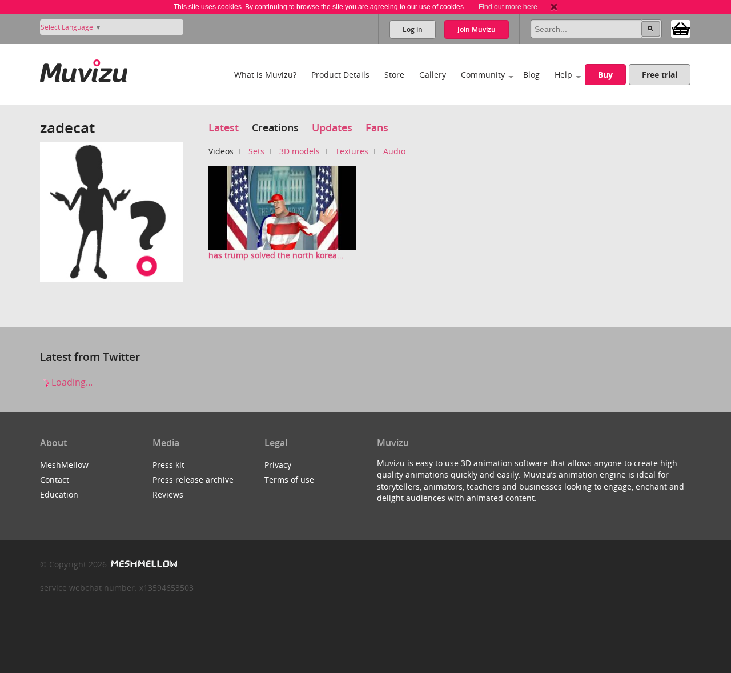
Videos (221, 151)
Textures (351, 151)
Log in (413, 29)
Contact (54, 479)
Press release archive (193, 479)
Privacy (277, 464)
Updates (332, 127)
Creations (275, 127)
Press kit (168, 464)
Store (394, 74)
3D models (299, 151)
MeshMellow (64, 464)
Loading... (71, 382)
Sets (256, 151)
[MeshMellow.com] (143, 564)
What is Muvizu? (265, 74)
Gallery (432, 74)
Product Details (340, 74)
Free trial (659, 74)
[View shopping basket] (680, 28)
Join (476, 29)
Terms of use (289, 479)
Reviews (167, 494)
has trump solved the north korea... (276, 255)
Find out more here (508, 7)
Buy (605, 74)
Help (563, 74)
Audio (394, 151)
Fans (377, 127)
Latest (223, 127)
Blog (531, 74)
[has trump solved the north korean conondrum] (282, 207)
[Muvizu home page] (83, 69)
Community (483, 74)
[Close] (554, 7)
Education (59, 494)
